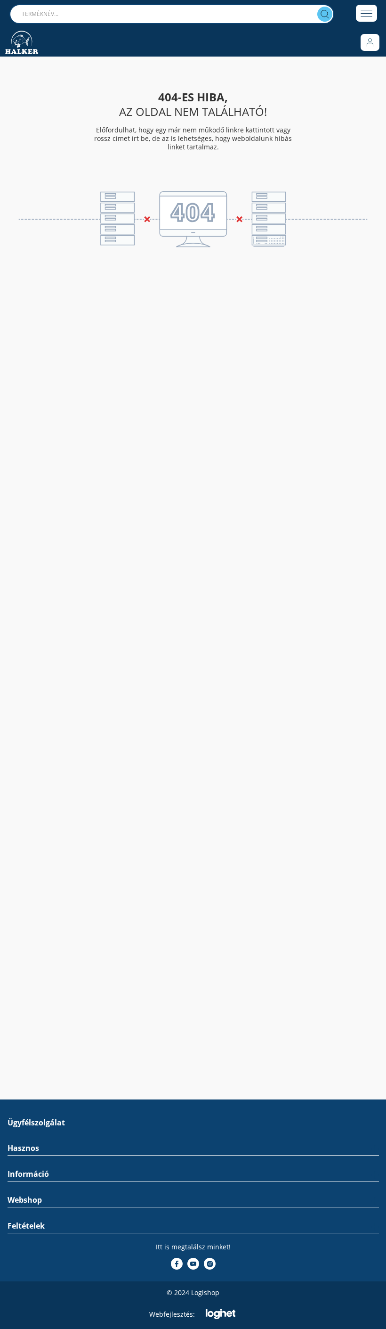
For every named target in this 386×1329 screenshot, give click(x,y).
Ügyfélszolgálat (36, 1122)
